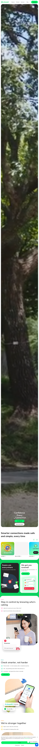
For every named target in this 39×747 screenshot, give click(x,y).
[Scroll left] (34, 540)
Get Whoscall (19, 521)
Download (34, 2)
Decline (22, 745)
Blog (27, 2)
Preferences (17, 745)
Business (22, 2)
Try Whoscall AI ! (5, 674)
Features (13, 2)
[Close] (37, 737)
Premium (17, 2)
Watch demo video (19, 524)
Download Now (25, 573)
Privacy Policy (26, 738)
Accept (19, 742)
